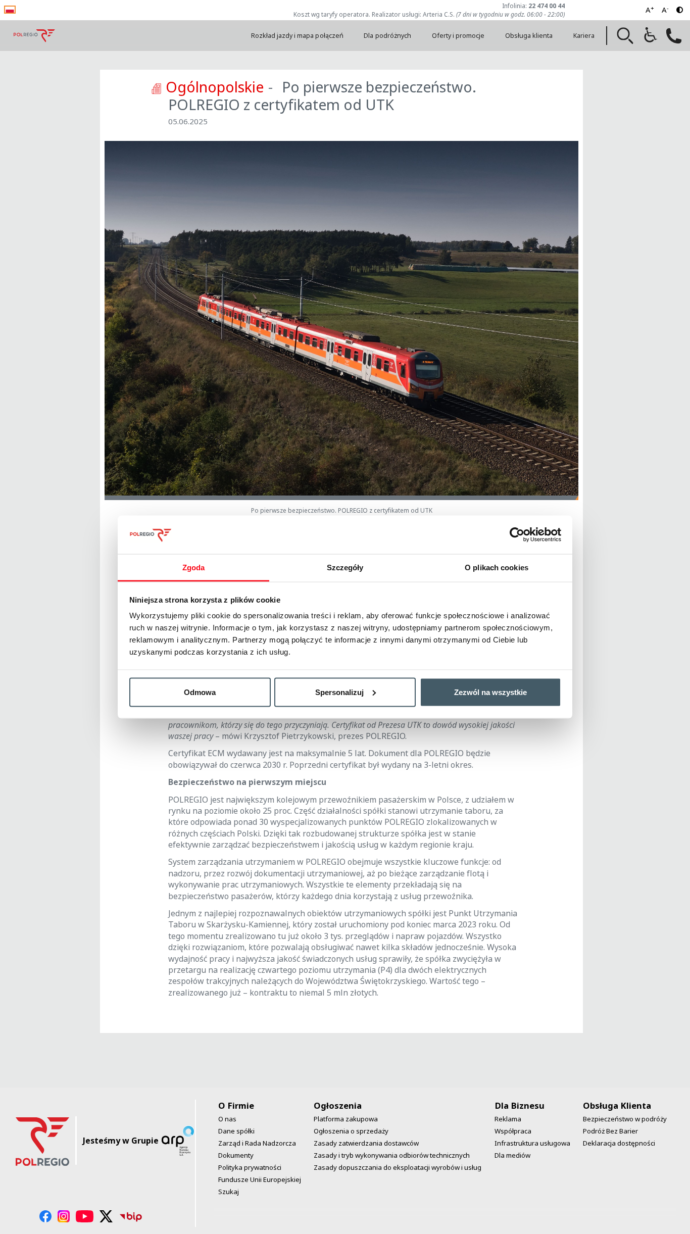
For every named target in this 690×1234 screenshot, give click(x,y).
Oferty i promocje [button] (458, 35)
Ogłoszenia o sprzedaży (351, 1131)
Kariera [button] (584, 35)
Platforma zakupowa (346, 1118)
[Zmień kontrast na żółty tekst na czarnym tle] (679, 10)
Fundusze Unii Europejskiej (259, 1179)
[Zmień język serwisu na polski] (10, 9)
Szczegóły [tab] (345, 567)
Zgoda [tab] (193, 567)
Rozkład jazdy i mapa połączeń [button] (297, 35)
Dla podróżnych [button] (387, 35)
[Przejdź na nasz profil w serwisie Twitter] (106, 1216)
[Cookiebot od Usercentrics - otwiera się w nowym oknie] (517, 534)
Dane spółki (236, 1131)
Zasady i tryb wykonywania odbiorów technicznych (392, 1155)
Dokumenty (236, 1155)
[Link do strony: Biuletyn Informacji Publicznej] (131, 1216)
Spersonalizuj (339, 691)
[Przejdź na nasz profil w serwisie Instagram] (64, 1216)
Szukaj (228, 1191)
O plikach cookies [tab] (496, 567)
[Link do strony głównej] (34, 35)
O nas (227, 1118)
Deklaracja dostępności (619, 1143)
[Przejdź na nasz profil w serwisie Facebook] (45, 1216)
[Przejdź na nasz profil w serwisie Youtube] (84, 1216)
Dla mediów (512, 1155)
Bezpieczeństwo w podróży (625, 1118)
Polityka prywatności (249, 1167)
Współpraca (513, 1131)
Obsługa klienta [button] (529, 35)
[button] (625, 36)
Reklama (508, 1118)
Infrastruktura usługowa (532, 1143)
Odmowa (200, 691)
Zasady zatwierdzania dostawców (366, 1143)
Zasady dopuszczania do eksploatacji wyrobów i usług (397, 1167)
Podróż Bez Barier (610, 1131)
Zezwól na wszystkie (490, 691)
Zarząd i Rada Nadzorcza (257, 1143)
